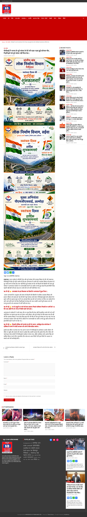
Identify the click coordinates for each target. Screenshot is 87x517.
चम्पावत (70, 67)
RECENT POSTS (66, 48)
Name (5, 378)
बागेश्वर (29, 455)
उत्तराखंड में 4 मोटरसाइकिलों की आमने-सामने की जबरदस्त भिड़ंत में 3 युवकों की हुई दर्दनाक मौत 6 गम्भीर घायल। (74, 90)
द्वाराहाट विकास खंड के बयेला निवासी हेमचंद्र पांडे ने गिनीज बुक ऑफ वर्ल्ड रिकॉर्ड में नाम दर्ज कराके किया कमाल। (75, 99)
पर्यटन (55, 18)
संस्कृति (50, 18)
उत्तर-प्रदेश (17, 18)
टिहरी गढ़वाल (26, 450)
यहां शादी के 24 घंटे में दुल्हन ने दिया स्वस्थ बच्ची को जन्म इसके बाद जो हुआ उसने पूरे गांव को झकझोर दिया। (11, 424)
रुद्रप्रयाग (30, 457)
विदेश (12, 18)
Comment (6, 362)
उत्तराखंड (23, 18)
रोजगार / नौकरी (44, 18)
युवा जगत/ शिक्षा (37, 455)
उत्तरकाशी (67, 104)
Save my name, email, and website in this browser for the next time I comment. (23, 396)
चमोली (70, 116)
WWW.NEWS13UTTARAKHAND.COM (33, 514)
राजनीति (29, 18)
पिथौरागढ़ (70, 74)
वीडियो (64, 18)
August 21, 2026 (69, 102)
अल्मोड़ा (34, 443)
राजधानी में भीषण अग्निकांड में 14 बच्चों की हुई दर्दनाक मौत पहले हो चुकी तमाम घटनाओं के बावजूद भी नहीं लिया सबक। (75, 424)
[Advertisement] (43, 30)
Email (5, 384)
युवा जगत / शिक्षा (36, 18)
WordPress (66, 514)
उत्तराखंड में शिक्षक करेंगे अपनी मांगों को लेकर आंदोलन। (43, 347)
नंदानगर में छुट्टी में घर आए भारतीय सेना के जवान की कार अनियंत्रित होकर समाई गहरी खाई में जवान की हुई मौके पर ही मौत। (74, 139)
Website (5, 390)
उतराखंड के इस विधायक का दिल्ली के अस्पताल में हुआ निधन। (15, 348)
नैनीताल (70, 50)
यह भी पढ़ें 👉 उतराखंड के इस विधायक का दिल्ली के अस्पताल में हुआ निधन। (26, 291)
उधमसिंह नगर (27, 448)
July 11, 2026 (27, 431)
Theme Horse (51, 514)
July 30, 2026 (6, 427)
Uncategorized (26, 443)
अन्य (31, 443)
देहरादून (70, 96)
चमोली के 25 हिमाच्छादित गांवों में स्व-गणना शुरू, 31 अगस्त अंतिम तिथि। (74, 118)
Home (4, 18)
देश (8, 18)
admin (13, 55)
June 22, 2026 (69, 427)
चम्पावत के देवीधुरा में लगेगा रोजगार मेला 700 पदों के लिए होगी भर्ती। (75, 69)
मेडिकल (59, 18)
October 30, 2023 (7, 55)
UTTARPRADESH (8, 407)
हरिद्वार (70, 85)
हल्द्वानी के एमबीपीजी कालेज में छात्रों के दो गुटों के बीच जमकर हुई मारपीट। (75, 52)
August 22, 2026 (69, 55)
